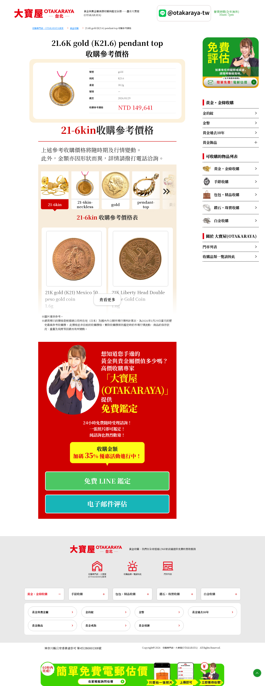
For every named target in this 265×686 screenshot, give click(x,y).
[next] (162, 191)
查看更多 (107, 299)
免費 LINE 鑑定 (107, 481)
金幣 (141, 612)
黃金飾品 (37, 625)
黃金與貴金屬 (40, 612)
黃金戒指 (90, 625)
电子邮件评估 (107, 503)
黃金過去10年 (200, 612)
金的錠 (89, 612)
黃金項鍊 (144, 625)
